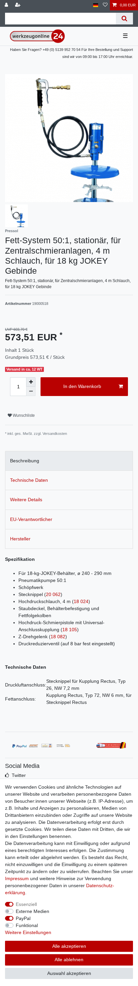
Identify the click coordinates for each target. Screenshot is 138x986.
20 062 (53, 594)
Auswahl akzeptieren (69, 973)
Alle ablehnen (69, 959)
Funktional (27, 925)
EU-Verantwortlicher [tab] (31, 519)
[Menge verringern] (31, 391)
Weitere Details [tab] (26, 499)
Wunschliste (23, 415)
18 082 (58, 636)
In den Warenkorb (82, 386)
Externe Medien (32, 911)
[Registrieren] (18, 5)
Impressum (17, 878)
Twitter (19, 775)
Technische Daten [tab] (29, 480)
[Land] (95, 5)
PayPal (23, 918)
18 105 (69, 629)
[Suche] (124, 18)
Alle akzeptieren (69, 946)
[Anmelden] (7, 5)
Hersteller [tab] (20, 538)
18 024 (81, 601)
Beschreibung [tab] (24, 460)
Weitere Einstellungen (28, 932)
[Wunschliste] (105, 5)
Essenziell (26, 904)
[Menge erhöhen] (31, 382)
